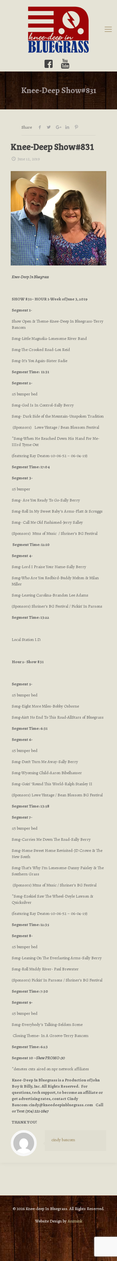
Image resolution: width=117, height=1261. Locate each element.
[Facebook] (48, 63)
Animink (75, 1221)
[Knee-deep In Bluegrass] (58, 29)
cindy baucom (63, 1139)
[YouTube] (65, 63)
